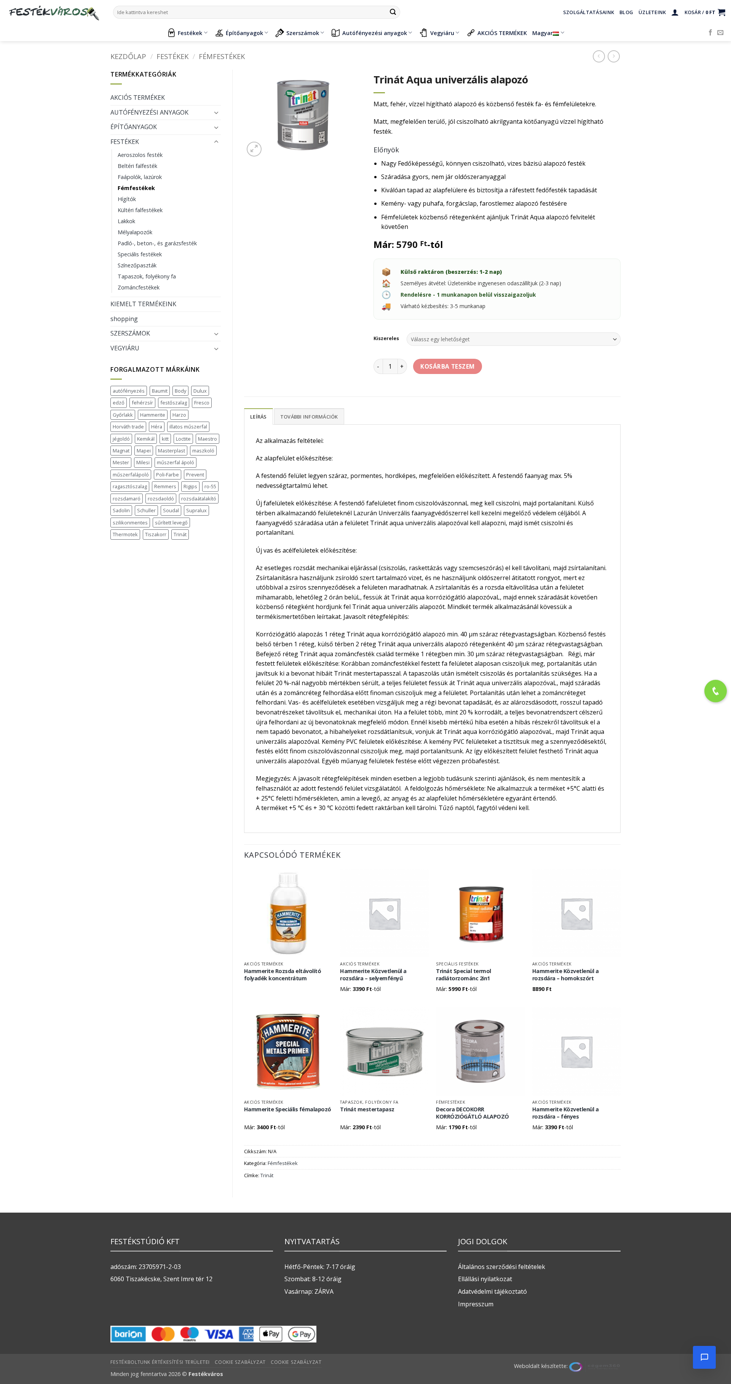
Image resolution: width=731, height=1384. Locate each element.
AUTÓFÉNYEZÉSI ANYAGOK (149, 112)
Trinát (180, 534)
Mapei (144, 450)
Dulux (200, 390)
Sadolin (121, 510)
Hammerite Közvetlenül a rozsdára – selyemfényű (373, 975)
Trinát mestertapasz (367, 1109)
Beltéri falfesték (137, 165)
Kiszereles (386, 338)
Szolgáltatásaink (588, 12)
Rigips (190, 486)
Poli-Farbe (167, 474)
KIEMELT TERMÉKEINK (143, 304)
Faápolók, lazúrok (140, 177)
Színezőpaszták (137, 265)
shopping (124, 319)
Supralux (196, 510)
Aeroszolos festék (140, 154)
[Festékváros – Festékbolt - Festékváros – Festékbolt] (54, 12)
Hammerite (152, 414)
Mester (121, 462)
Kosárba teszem (447, 366)
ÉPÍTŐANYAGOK (133, 127)
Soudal (171, 510)
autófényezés (129, 390)
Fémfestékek (222, 56)
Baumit (160, 390)
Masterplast (171, 450)
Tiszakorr (155, 534)
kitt (165, 438)
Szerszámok (302, 33)
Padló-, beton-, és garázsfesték (157, 243)
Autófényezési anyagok (374, 33)
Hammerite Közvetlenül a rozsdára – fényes (565, 1113)
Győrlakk (123, 414)
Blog (626, 12)
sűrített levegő (171, 522)
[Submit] (392, 12)
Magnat (121, 450)
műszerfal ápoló (175, 462)
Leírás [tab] (258, 416)
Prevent (195, 474)
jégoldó (121, 438)
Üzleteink (652, 12)
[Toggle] (216, 112)
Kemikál (146, 438)
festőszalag (173, 402)
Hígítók (127, 199)
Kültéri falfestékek (140, 210)
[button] (675, 12)
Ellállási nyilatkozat (485, 1279)
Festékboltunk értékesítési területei (160, 1362)
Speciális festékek (140, 254)
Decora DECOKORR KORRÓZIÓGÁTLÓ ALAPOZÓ (472, 1113)
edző (118, 402)
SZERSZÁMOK (130, 333)
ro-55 (210, 486)
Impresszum (475, 1304)
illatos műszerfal (188, 426)
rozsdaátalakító (198, 498)
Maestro (207, 438)
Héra (156, 426)
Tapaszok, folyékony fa (147, 276)
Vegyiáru (442, 33)
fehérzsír (142, 402)
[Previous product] (613, 56)
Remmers (165, 486)
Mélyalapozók (135, 232)
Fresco (201, 402)
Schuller (146, 510)
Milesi (143, 462)
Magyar (542, 33)
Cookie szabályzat (240, 1362)
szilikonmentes (130, 522)
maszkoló (203, 450)
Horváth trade (128, 426)
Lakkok (126, 221)
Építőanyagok (244, 33)
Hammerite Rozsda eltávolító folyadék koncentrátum (282, 975)
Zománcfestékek (139, 287)
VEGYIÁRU (124, 348)
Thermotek (125, 534)
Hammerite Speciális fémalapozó (287, 1109)
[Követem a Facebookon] (710, 32)
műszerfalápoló (131, 474)
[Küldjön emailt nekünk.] (720, 32)
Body (180, 390)
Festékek (190, 33)
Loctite (183, 438)
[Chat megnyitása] (704, 1357)
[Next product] (599, 56)
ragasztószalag (130, 486)
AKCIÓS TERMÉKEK (502, 33)
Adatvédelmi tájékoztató (492, 1291)
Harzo (179, 414)
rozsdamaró (126, 498)
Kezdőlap (128, 56)
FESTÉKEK (172, 56)
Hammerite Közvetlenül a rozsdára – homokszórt (565, 975)
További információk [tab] (309, 416)
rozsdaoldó (161, 498)
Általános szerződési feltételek (501, 1267)
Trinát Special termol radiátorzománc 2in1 (463, 975)
